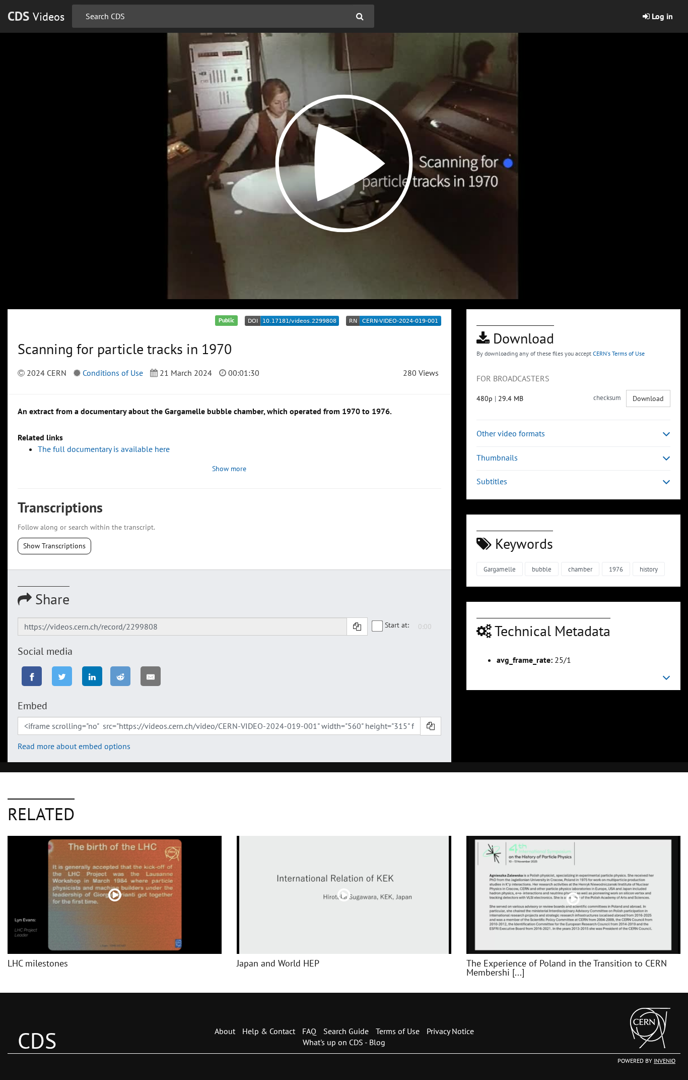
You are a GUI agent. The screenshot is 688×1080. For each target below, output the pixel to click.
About (225, 1031)
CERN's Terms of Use (619, 353)
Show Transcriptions (54, 545)
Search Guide (346, 1031)
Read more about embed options (74, 746)
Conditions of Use (113, 373)
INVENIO (664, 1060)
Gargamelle (500, 569)
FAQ (309, 1031)
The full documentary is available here (104, 449)
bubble (542, 569)
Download (648, 398)
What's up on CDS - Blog (344, 1042)
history (649, 569)
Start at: (397, 625)
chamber (580, 569)
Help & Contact (268, 1031)
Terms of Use (398, 1031)
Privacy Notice (450, 1031)
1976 (616, 569)
